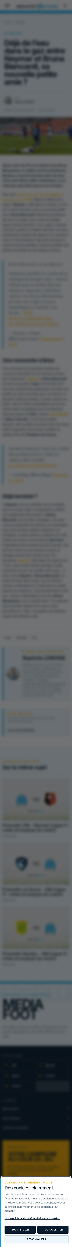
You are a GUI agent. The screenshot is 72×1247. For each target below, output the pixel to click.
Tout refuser (20, 1229)
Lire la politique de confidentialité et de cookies (32, 1218)
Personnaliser (36, 1239)
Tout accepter (53, 1229)
